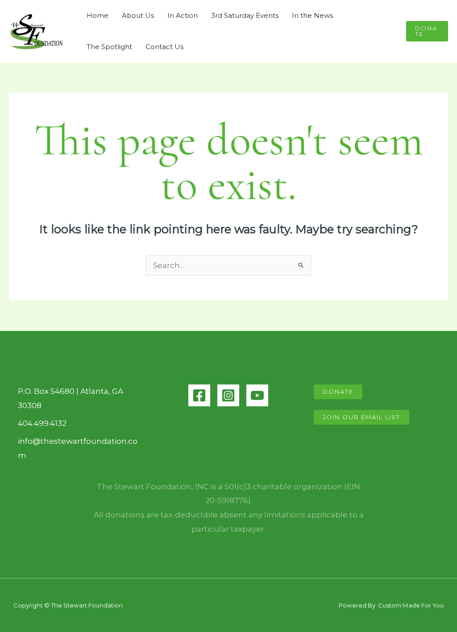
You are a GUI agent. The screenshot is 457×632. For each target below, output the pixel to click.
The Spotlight (109, 46)
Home (97, 15)
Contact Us (164, 46)
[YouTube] (257, 395)
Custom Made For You (410, 605)
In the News (312, 15)
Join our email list (361, 417)
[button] (427, 31)
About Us (138, 15)
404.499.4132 (42, 423)
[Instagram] (228, 395)
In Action (182, 15)
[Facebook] (199, 395)
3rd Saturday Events (244, 15)
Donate (338, 391)
